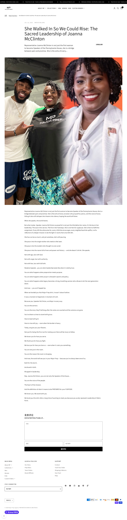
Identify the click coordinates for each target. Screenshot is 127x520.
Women (64, 8)
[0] (121, 8)
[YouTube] (80, 486)
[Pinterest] (84, 486)
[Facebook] (67, 486)
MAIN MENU (8, 461)
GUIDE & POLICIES (31, 461)
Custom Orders (77, 8)
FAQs (56, 476)
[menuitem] (41, 8)
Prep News (28, 467)
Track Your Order (60, 467)
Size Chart (58, 473)
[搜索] (118, 8)
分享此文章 (99, 44)
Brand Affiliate (29, 473)
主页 (6, 15)
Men (59, 8)
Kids (69, 8)
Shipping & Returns (60, 470)
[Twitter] (71, 486)
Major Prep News (13, 15)
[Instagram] (76, 486)
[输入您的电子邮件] (60, 489)
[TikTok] (89, 486)
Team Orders (28, 470)
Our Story (27, 465)
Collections (51, 8)
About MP (41, 8)
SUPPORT (58, 461)
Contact (57, 465)
